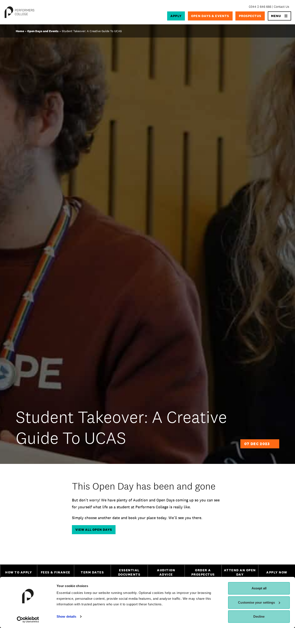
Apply (175, 16)
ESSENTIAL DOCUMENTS (129, 572)
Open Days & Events (210, 16)
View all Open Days (93, 530)
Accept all (259, 588)
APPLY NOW (276, 572)
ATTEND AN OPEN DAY (240, 572)
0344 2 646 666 (260, 7)
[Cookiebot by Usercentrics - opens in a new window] (28, 619)
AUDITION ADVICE (166, 572)
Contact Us (281, 7)
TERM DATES (92, 572)
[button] (279, 15)
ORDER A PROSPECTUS (203, 572)
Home (20, 31)
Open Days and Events (43, 31)
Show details (66, 616)
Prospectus (250, 16)
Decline (259, 616)
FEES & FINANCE (55, 572)
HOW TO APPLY (18, 572)
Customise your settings (256, 602)
